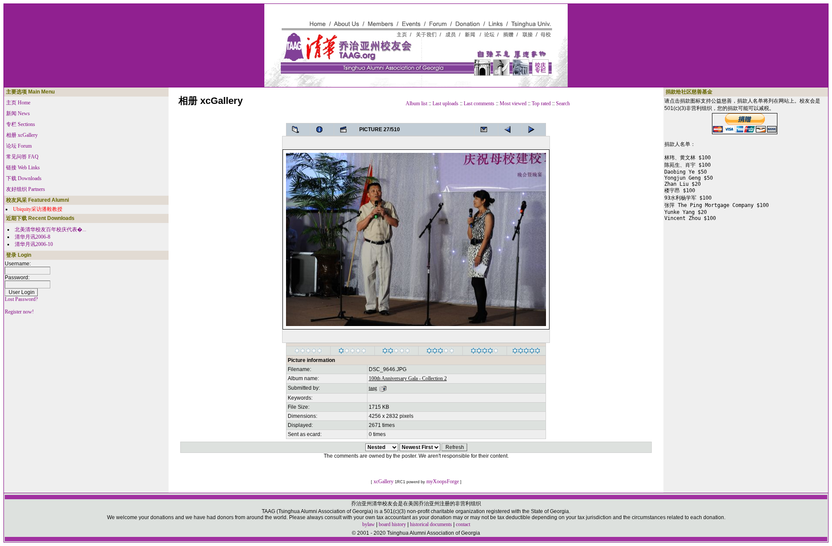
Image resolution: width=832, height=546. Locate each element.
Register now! (19, 312)
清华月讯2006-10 (34, 244)
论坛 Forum (19, 146)
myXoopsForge (442, 481)
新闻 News (18, 113)
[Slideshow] (345, 129)
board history (392, 524)
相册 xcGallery (22, 135)
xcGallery (383, 481)
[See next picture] (510, 129)
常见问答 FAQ (22, 157)
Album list (416, 103)
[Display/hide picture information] (322, 129)
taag (373, 388)
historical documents (431, 524)
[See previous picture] (533, 129)
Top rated (541, 103)
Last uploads (445, 103)
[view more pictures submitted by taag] (383, 388)
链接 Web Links (23, 168)
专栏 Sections (20, 124)
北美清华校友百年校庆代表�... (50, 229)
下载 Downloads (24, 178)
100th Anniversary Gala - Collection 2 (408, 378)
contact (463, 524)
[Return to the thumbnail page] (298, 129)
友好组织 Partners (25, 189)
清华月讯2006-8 (32, 237)
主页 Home (18, 103)
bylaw (368, 524)
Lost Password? (21, 299)
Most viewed (513, 103)
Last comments (479, 103)
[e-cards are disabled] (486, 129)
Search (563, 103)
